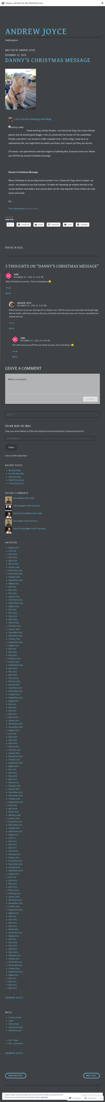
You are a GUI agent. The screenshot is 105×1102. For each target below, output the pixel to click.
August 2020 (13, 730)
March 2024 (13, 623)
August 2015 (13, 913)
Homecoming (14, 477)
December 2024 (15, 600)
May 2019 (12, 776)
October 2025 (14, 577)
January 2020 (14, 753)
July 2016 (12, 877)
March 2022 (13, 678)
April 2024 (12, 619)
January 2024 (14, 629)
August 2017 (13, 835)
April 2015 (12, 926)
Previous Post (14, 1075)
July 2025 (12, 587)
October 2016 (14, 867)
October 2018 (14, 799)
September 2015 (15, 910)
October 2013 (14, 968)
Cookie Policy (44, 1097)
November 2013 (15, 965)
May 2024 (12, 616)
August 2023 (13, 645)
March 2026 (13, 564)
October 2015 (14, 906)
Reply (8, 293)
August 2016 (13, 874)
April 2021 (12, 714)
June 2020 (12, 737)
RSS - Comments (15, 1043)
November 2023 (15, 636)
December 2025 (15, 570)
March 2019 (13, 782)
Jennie (16, 498)
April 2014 (12, 949)
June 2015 (12, 919)
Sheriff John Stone (16, 480)
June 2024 (12, 613)
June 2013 (12, 981)
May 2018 (12, 805)
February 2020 (14, 750)
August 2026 (13, 548)
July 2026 (12, 551)
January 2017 (13, 857)
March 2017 (13, 851)
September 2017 (15, 831)
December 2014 (15, 933)
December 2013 (15, 962)
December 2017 (15, 822)
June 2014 (12, 942)
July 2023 (12, 649)
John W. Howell (20, 513)
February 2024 (14, 626)
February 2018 (14, 815)
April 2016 (12, 887)
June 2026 (12, 554)
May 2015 (12, 923)
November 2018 (15, 795)
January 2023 (13, 662)
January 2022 (14, 685)
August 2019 (13, 766)
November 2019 (15, 756)
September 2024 (15, 603)
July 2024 (12, 610)
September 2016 (15, 871)
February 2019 (14, 786)
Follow (11, 447)
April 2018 (12, 809)
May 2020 (12, 740)
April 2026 (12, 561)
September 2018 (15, 802)
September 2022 (15, 665)
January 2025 (14, 596)
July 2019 (12, 769)
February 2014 (14, 955)
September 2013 (15, 972)
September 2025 (15, 580)
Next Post (90, 1075)
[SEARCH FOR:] (52, 414)
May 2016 (12, 884)
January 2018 (14, 818)
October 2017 (14, 828)
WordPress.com (15, 1030)
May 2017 (12, 844)
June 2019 (12, 773)
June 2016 (12, 880)
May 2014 (12, 946)
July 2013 (12, 978)
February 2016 (14, 893)
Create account (14, 1017)
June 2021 (12, 707)
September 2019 (15, 763)
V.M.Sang (17, 506)
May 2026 (12, 557)
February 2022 (14, 681)
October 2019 (14, 760)
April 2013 (12, 988)
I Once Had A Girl (16, 483)
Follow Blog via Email (18, 426)
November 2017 (15, 825)
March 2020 (13, 747)
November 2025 (15, 574)
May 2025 (12, 593)
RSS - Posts (13, 1040)
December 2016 (15, 861)
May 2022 (12, 671)
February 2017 (14, 854)
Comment (90, 399)
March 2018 (13, 812)
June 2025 (12, 590)
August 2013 (13, 975)
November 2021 (15, 691)
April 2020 (12, 743)
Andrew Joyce (36, 32)
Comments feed (15, 1027)
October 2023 (14, 639)
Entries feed (13, 1024)
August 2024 (13, 606)
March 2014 (13, 952)
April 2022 (12, 675)
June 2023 (12, 652)
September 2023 (15, 642)
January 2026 (14, 567)
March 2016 (13, 890)
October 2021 (14, 694)
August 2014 (13, 936)
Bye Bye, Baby (14, 470)
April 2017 (12, 848)
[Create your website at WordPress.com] (52, 3)
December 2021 (15, 688)
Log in (11, 1021)
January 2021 (13, 720)
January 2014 (14, 959)
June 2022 (12, 668)
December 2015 (15, 900)
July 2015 (12, 916)
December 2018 (15, 792)
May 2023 (12, 655)
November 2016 (15, 864)
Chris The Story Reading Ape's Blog (33, 119)
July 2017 (12, 838)
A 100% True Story (16, 474)
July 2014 (12, 939)
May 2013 (12, 985)
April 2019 (12, 779)
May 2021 (12, 711)
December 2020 (15, 724)
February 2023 (14, 658)
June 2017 (12, 841)
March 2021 (13, 717)
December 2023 (15, 632)
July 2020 (12, 733)
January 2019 (14, 789)
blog (20, 247)
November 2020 (15, 727)
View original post (16, 208)
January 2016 (14, 897)
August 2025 (13, 583)
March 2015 (13, 929)
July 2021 (12, 704)
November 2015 (15, 903)
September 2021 (15, 698)
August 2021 (13, 701)
